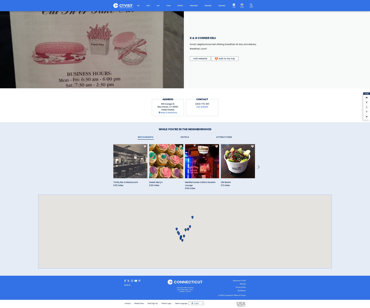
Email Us (127, 285)
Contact (128, 303)
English (196, 303)
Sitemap (243, 284)
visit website (200, 58)
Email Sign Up (153, 303)
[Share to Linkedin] (366, 116)
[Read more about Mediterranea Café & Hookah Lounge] (202, 162)
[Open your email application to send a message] (366, 97)
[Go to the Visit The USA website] (241, 304)
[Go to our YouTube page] (135, 280)
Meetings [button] (194, 5)
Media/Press (139, 303)
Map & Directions (169, 112)
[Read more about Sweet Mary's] (166, 162)
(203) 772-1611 (202, 104)
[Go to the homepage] (123, 5)
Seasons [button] (221, 5)
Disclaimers (242, 290)
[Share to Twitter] (366, 107)
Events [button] (180, 5)
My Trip (242, 7)
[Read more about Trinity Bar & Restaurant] (130, 162)
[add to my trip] (145, 146)
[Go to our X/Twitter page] (128, 280)
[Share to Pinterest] (366, 112)
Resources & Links (239, 280)
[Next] (259, 167)
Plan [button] (168, 5)
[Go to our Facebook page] (125, 280)
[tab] (146, 137)
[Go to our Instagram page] (132, 280)
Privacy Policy (241, 287)
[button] (188, 229)
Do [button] (138, 5)
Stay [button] (148, 5)
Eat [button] (158, 5)
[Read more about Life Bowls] (238, 162)
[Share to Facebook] (366, 102)
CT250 (234, 7)
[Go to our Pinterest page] (139, 280)
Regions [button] (208, 5)
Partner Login (166, 303)
